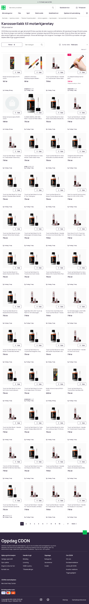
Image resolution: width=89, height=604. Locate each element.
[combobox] (32, 8)
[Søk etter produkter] (53, 8)
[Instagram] (41, 223)
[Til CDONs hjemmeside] (3, 8)
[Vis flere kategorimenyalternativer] (87, 13)
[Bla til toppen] (85, 156)
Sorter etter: (66, 45)
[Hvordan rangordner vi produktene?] (59, 44)
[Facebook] (48, 223)
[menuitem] (7, 13)
